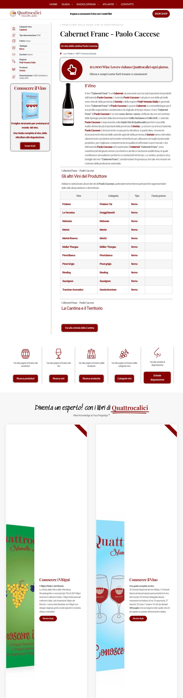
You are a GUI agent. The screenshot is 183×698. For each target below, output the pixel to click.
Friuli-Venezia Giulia (27, 62)
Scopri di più (30, 145)
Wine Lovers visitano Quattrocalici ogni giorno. (129, 67)
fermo (21, 49)
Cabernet (23, 29)
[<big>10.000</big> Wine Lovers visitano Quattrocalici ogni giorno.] (72, 69)
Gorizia (22, 70)
